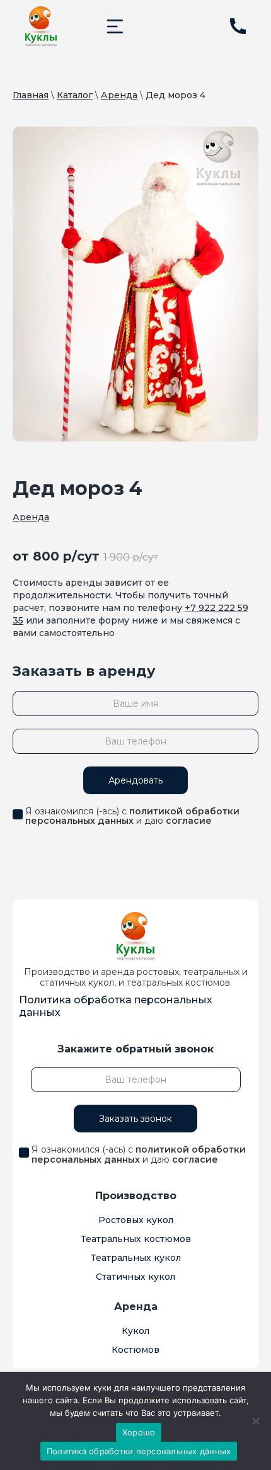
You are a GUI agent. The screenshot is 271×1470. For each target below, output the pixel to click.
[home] (41, 26)
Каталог (75, 95)
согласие (189, 820)
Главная (31, 95)
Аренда (119, 95)
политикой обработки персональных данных (132, 816)
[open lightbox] (135, 284)
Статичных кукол (135, 1276)
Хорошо (139, 1432)
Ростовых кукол (135, 1220)
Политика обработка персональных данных (115, 1006)
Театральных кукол (136, 1257)
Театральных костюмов (136, 1239)
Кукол (135, 1330)
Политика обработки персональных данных (139, 1451)
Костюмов (135, 1349)
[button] (115, 26)
